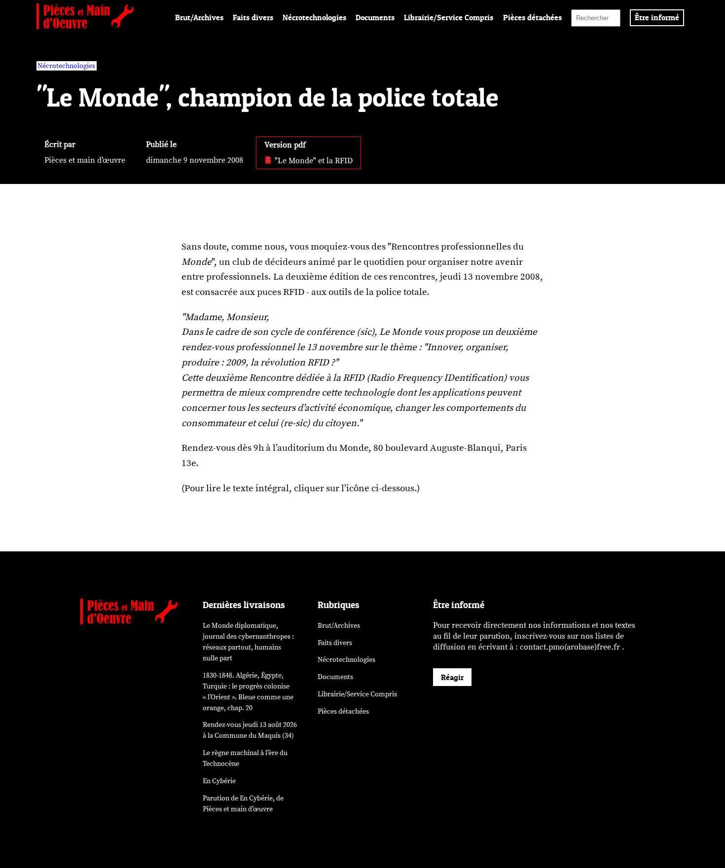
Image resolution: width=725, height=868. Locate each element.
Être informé (657, 17)
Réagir (452, 677)
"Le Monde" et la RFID (313, 160)
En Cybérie (219, 781)
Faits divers (253, 17)
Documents (375, 17)
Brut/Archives (199, 17)
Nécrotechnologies (314, 17)
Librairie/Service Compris (448, 17)
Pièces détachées (532, 17)
